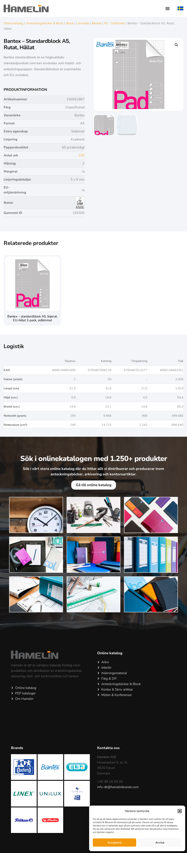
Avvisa (159, 842)
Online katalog (13, 23)
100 (82, 155)
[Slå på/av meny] (167, 8)
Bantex (96, 23)
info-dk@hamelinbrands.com (118, 787)
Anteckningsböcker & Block (44, 23)
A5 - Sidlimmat (114, 23)
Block (69, 23)
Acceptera (115, 842)
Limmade (82, 23)
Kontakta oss (108, 747)
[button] (180, 811)
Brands (17, 747)
